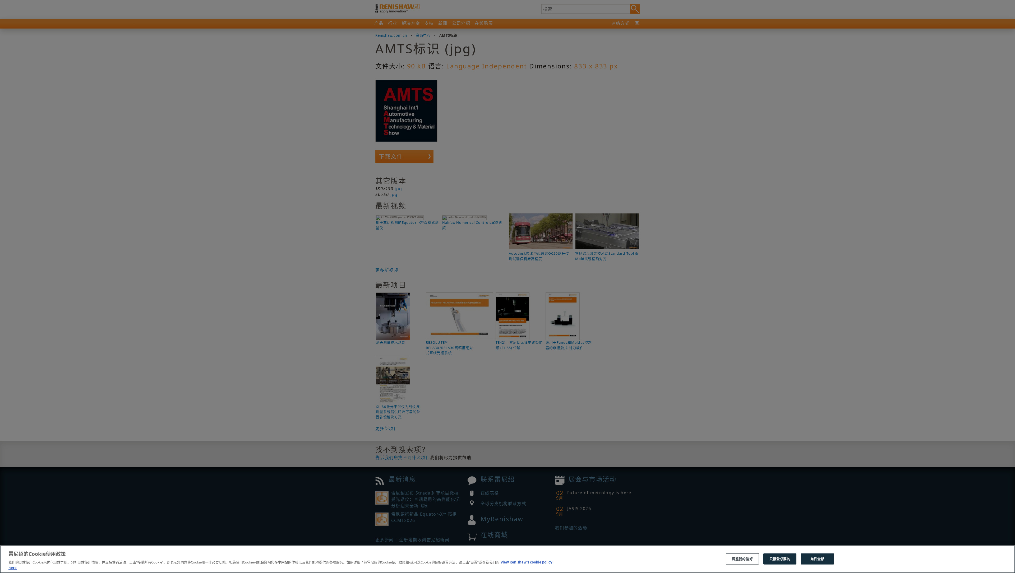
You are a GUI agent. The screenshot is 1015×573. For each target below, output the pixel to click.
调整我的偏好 (742, 558)
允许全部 (817, 558)
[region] (507, 559)
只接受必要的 (779, 558)
